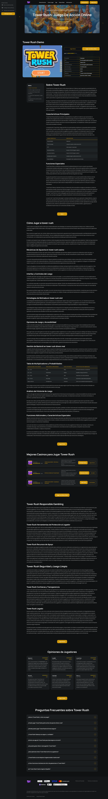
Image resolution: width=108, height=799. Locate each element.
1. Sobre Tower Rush (32, 88)
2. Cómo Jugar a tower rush (34, 90)
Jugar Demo (73, 49)
